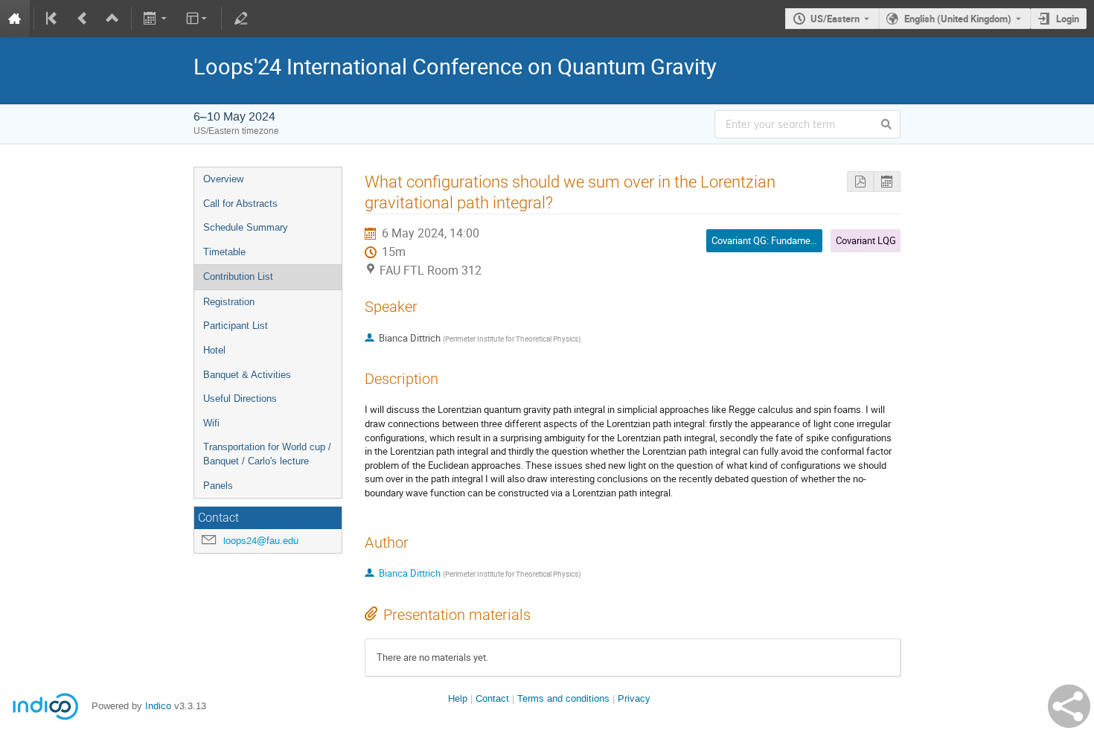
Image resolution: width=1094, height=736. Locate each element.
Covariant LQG (866, 240)
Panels (218, 485)
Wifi (211, 423)
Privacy (634, 698)
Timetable (224, 251)
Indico (158, 706)
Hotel (214, 350)
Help (457, 698)
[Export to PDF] (860, 182)
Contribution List (238, 276)
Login (1067, 18)
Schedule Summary (245, 227)
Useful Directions (240, 398)
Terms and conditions (563, 698)
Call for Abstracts (240, 203)
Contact (492, 698)
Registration (229, 301)
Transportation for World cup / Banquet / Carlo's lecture (267, 454)
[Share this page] (1069, 706)
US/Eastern (835, 18)
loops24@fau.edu (260, 540)
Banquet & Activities (247, 374)
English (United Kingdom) (957, 18)
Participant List (235, 325)
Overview (223, 179)
